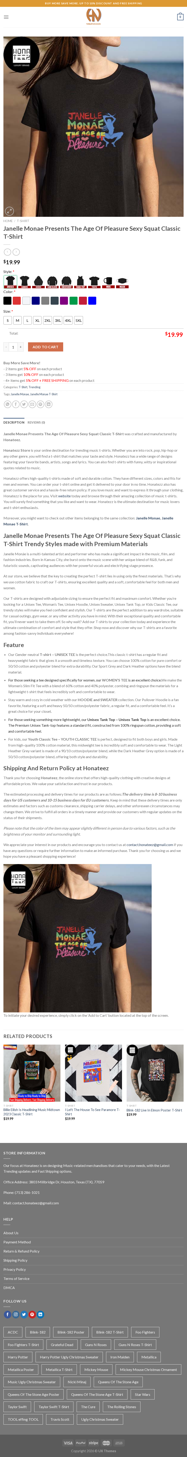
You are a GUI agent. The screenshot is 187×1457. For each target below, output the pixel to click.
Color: (9, 291)
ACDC (13, 1332)
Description (13, 422)
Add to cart (45, 347)
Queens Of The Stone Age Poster (33, 1394)
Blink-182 (38, 1332)
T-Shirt (23, 221)
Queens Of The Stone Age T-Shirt (97, 1394)
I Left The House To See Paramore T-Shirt (92, 1112)
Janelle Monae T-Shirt (43, 394)
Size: (8, 311)
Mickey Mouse (96, 1369)
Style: (8, 271)
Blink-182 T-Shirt (110, 1332)
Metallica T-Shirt (59, 1369)
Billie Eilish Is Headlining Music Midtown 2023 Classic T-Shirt (31, 1112)
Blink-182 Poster (70, 1332)
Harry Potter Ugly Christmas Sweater (69, 1357)
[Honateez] (93, 17)
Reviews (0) (36, 422)
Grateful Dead (62, 1344)
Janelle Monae (20, 394)
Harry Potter (18, 1357)
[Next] (183, 1088)
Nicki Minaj (77, 1382)
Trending (34, 387)
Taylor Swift (17, 1407)
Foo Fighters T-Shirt (23, 1344)
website (64, 496)
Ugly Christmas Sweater (100, 1419)
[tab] (13, 422)
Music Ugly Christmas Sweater (32, 1382)
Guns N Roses (96, 1344)
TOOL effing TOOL (23, 1419)
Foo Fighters (145, 1332)
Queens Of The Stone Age (118, 1382)
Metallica (148, 1357)
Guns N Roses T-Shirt (135, 1344)
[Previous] (3, 1088)
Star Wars (142, 1394)
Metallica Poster (21, 1369)
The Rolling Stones (121, 1407)
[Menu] (6, 17)
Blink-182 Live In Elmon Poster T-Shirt (154, 1110)
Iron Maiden (120, 1357)
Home (8, 221)
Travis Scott (59, 1419)
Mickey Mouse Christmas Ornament (148, 1369)
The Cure (88, 1407)
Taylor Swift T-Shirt (54, 1407)
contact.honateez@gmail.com (150, 844)
